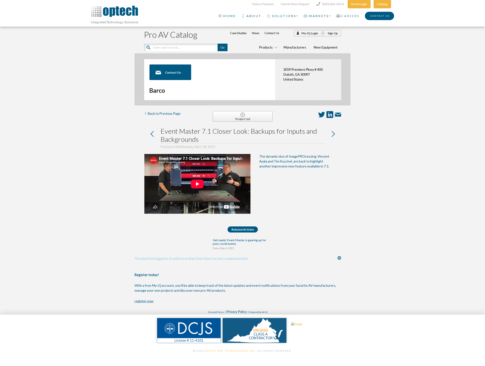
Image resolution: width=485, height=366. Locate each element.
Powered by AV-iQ (258, 312)
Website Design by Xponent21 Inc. (242, 355)
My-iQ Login (309, 33)
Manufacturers (294, 47)
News (255, 33)
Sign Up (333, 33)
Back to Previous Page (164, 113)
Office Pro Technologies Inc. (230, 350)
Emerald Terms (216, 312)
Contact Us (271, 33)
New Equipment (326, 47)
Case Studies (238, 33)
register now (144, 301)
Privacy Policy (236, 311)
